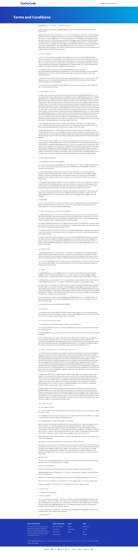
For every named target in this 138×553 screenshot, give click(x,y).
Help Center (86, 526)
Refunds (85, 534)
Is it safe (85, 529)
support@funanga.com (44, 187)
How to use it (56, 529)
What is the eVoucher (58, 526)
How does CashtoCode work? (108, 3)
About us (70, 526)
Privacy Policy (71, 529)
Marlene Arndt (43, 25)
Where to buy (56, 531)
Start (27, 20)
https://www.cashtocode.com (45, 71)
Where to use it (56, 534)
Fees (84, 531)
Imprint (69, 531)
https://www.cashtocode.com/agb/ (77, 85)
